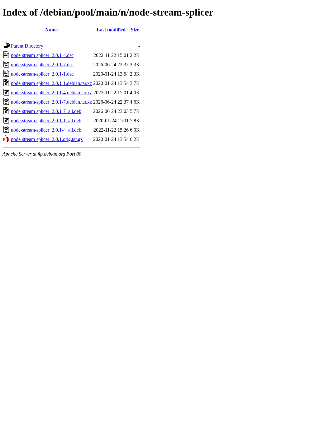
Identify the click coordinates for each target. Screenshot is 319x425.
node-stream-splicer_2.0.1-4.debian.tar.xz (51, 92)
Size (135, 29)
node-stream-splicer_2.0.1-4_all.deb (46, 130)
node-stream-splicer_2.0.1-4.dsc (42, 55)
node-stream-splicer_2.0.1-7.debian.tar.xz (51, 102)
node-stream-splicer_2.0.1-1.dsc (42, 74)
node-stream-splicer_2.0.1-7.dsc (42, 64)
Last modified (111, 29)
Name (51, 29)
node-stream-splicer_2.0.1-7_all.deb (46, 111)
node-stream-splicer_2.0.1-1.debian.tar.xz (51, 83)
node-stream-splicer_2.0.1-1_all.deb (46, 120)
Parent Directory (27, 46)
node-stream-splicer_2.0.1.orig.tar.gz (47, 139)
